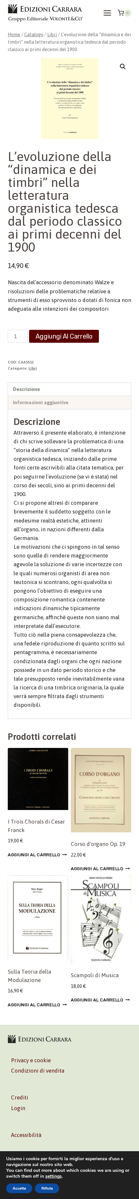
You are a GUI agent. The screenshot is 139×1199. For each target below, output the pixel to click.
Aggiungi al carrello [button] (34, 854)
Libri (32, 368)
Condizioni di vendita (37, 1070)
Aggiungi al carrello (64, 336)
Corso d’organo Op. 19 (98, 844)
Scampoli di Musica (95, 975)
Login (18, 1108)
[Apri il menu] (107, 12)
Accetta (19, 1188)
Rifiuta (47, 1188)
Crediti (19, 1097)
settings (53, 1176)
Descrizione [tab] (26, 389)
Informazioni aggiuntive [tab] (41, 402)
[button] (123, 66)
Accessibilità (26, 1135)
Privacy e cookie (31, 1060)
